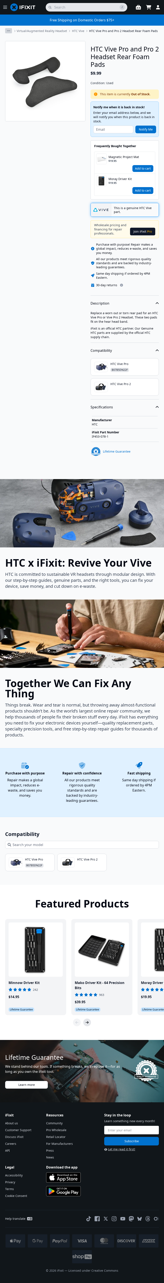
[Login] (158, 7)
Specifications (102, 407)
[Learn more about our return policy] (121, 285)
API (7, 1150)
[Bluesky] (139, 1219)
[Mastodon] (131, 1218)
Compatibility (101, 350)
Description (100, 303)
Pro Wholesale (56, 1130)
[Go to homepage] (24, 7)
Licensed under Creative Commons (93, 1270)
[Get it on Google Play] (63, 1191)
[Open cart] (148, 7)
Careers (10, 1144)
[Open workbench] (138, 7)
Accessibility (14, 1175)
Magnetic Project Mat (123, 157)
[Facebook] (97, 1218)
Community (54, 1123)
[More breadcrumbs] (8, 30)
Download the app (62, 1167)
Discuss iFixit (14, 1137)
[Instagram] (114, 1218)
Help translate (15, 1219)
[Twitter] (105, 1218)
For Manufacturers (59, 1144)
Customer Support (18, 1130)
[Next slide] (87, 1022)
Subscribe (131, 1141)
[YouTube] (122, 1218)
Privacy (10, 1182)
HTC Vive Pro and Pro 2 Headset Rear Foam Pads (123, 31)
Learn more (26, 1085)
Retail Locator (56, 1137)
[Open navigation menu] (5, 7)
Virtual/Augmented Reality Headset (42, 31)
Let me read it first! (121, 1149)
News (50, 1157)
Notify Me (146, 129)
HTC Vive (78, 31)
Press (50, 1150)
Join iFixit (142, 231)
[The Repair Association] (156, 1218)
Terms (9, 1189)
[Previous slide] (77, 1022)
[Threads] (147, 1218)
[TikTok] (88, 1218)
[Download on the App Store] (63, 1177)
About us (11, 1123)
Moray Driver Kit (120, 179)
